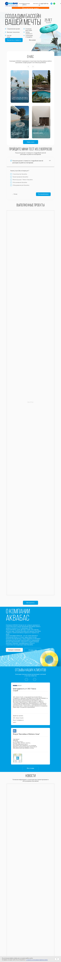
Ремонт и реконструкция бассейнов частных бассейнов (41, 98)
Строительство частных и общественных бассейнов (20, 98)
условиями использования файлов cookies (37, 959)
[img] (11, 3)
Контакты (35, 3)
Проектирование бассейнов (17, 133)
